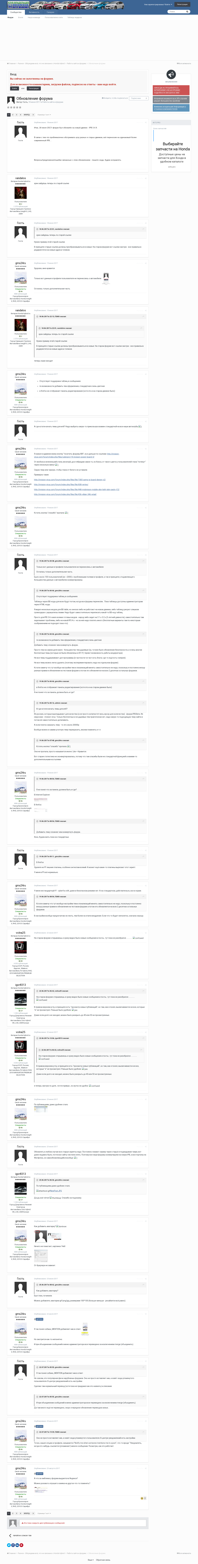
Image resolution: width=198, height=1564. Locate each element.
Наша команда (34, 17)
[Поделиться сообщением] (145, 122)
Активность (34, 12)
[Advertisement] (99, 40)
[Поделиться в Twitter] (9, 1545)
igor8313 (20, 984)
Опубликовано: (46, 122)
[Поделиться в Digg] (17, 1545)
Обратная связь (103, 1560)
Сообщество (16, 12)
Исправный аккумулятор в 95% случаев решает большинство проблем (170, 99)
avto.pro (172, 167)
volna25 (20, 932)
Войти (14, 88)
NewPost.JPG (56, 1191)
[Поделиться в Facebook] (13, 1545)
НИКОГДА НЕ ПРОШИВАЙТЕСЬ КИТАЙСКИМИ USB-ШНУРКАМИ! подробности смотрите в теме (167, 90)
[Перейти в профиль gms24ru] (21, 278)
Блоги (20, 17)
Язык (90, 1560)
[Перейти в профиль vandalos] (21, 193)
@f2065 (40, 1319)
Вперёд (27, 115)
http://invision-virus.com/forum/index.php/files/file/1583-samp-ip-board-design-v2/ (70, 480)
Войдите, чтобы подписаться (116, 98)
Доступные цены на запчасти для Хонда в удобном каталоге (172, 158)
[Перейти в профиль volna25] (21, 947)
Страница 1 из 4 (44, 115)
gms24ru (20, 263)
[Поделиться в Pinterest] (21, 1545)
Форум (10, 17)
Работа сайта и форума (52, 102)
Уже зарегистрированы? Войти (157, 5)
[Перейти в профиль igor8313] (21, 999)
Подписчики (136, 98)
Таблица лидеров (74, 17)
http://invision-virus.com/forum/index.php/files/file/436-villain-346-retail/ (65, 494)
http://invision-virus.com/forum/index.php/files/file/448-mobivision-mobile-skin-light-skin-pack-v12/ (76, 489)
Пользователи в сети (54, 17)
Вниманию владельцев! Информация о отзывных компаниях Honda (170, 108)
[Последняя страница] (33, 115)
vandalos (20, 178)
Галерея (50, 12)
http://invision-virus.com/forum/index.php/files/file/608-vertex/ (61, 484)
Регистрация (182, 4)
